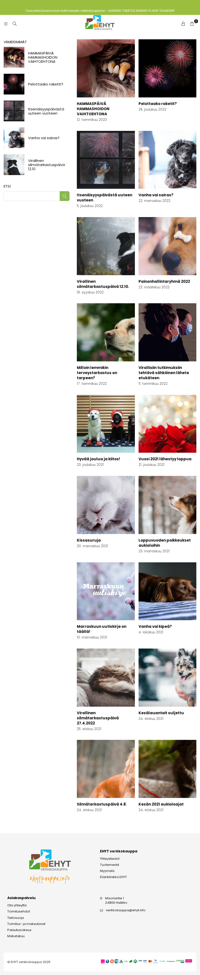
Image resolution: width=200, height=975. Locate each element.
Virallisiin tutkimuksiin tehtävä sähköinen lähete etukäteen (164, 372)
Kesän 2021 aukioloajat (161, 804)
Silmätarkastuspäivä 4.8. (102, 804)
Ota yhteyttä (17, 905)
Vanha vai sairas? (156, 195)
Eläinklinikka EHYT (113, 877)
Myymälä (107, 871)
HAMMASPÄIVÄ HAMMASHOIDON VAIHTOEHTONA (93, 108)
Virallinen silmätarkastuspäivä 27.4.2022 (98, 718)
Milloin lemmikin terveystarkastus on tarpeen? (97, 372)
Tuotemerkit (109, 864)
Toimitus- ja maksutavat (26, 924)
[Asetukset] (183, 23)
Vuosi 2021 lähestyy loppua (165, 458)
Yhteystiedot (110, 858)
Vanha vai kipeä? (155, 626)
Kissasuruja (89, 540)
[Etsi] (14, 23)
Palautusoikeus (19, 930)
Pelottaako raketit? (158, 103)
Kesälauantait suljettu (161, 712)
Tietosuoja (15, 917)
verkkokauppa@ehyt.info (126, 910)
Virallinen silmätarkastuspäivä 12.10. (103, 284)
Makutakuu (16, 936)
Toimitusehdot (18, 911)
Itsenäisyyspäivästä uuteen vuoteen (46, 111)
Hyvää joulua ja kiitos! (98, 458)
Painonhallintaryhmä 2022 (164, 281)
